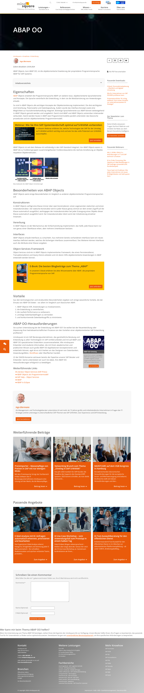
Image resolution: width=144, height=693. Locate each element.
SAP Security (109, 666)
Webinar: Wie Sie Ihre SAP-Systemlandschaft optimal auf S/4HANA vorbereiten (58, 125)
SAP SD (107, 654)
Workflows (33, 353)
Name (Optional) (22, 608)
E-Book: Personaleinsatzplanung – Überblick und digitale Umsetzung (118, 88)
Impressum (88, 690)
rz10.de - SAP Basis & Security (67, 668)
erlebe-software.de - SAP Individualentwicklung (72, 672)
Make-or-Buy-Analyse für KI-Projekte (69, 650)
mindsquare (17, 56)
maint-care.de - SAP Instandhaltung (69, 679)
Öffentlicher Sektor (23, 672)
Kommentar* (20, 583)
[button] (58, 82)
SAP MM (107, 672)
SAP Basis (108, 669)
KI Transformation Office (66, 652)
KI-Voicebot (62, 656)
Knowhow (26, 56)
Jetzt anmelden (95, 140)
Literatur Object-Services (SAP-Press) (32, 372)
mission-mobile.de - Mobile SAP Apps (69, 670)
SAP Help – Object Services (28, 377)
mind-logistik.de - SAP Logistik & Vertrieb (70, 666)
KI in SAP (61, 648)
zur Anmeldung (94, 366)
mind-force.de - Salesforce (66, 681)
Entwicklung (34, 56)
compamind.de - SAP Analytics (67, 674)
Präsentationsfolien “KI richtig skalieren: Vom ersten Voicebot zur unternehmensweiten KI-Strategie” (117, 101)
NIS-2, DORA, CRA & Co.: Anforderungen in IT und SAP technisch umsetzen (117, 154)
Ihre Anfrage (96, 2)
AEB (98, 690)
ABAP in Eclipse (23, 382)
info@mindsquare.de (80, 2)
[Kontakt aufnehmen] (4, 344)
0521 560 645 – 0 (62, 2)
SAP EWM (108, 663)
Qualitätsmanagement (108, 690)
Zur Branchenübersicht (24, 681)
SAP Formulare (109, 648)
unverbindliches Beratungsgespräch (80, 635)
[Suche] (4, 349)
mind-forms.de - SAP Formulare (68, 675)
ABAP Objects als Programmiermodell (32, 374)
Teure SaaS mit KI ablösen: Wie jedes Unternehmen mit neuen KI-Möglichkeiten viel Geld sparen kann (118, 173)
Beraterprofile (121, 690)
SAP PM (107, 660)
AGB (94, 690)
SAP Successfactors (110, 657)
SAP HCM (108, 651)
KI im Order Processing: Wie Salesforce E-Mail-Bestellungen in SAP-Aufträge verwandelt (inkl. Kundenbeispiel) (118, 163)
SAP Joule (108, 675)
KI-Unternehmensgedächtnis (67, 654)
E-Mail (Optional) (22, 613)
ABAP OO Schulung (90, 352)
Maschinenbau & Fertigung (25, 674)
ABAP (15, 96)
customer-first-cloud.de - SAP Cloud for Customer (73, 683)
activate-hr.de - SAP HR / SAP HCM (69, 677)
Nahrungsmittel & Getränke (26, 676)
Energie (20, 678)
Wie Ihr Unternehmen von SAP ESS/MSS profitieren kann (117, 94)
